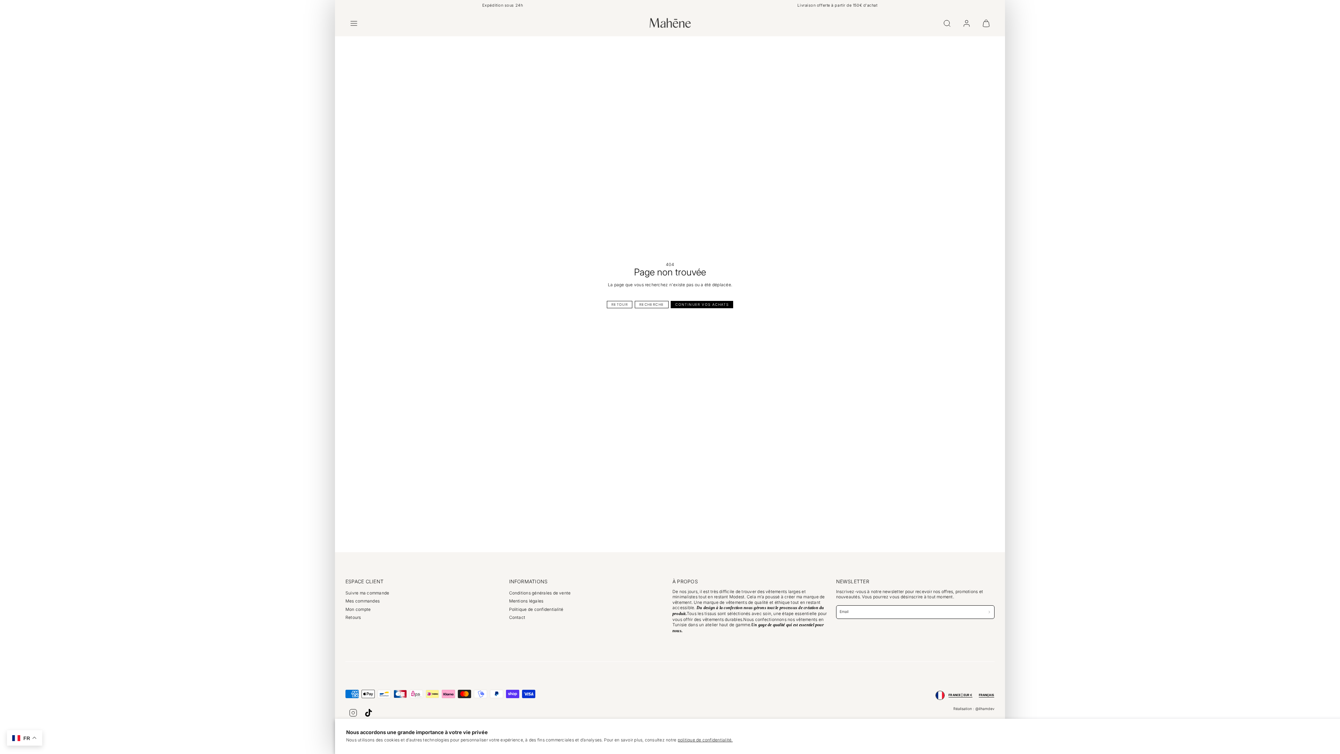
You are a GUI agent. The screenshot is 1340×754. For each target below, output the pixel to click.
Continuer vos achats (702, 304)
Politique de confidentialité (536, 609)
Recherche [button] (651, 304)
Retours (353, 617)
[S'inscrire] (989, 612)
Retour (619, 304)
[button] (353, 23)
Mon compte (358, 609)
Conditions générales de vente (540, 593)
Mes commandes (362, 601)
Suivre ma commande (367, 593)
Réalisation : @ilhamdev (974, 709)
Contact (517, 617)
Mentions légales (526, 601)
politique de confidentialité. (705, 739)
